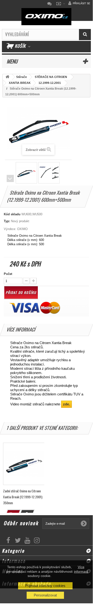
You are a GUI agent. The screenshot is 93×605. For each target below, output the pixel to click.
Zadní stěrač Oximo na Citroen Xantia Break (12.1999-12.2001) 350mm (22, 496)
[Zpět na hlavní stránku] (7, 77)
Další (10, 178)
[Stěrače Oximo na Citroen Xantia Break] (26, 172)
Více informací (81, 569)
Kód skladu (12, 214)
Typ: (7, 221)
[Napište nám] (50, 4)
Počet (8, 274)
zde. (66, 404)
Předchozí (10, 171)
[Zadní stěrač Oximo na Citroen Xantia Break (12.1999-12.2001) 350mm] (24, 464)
